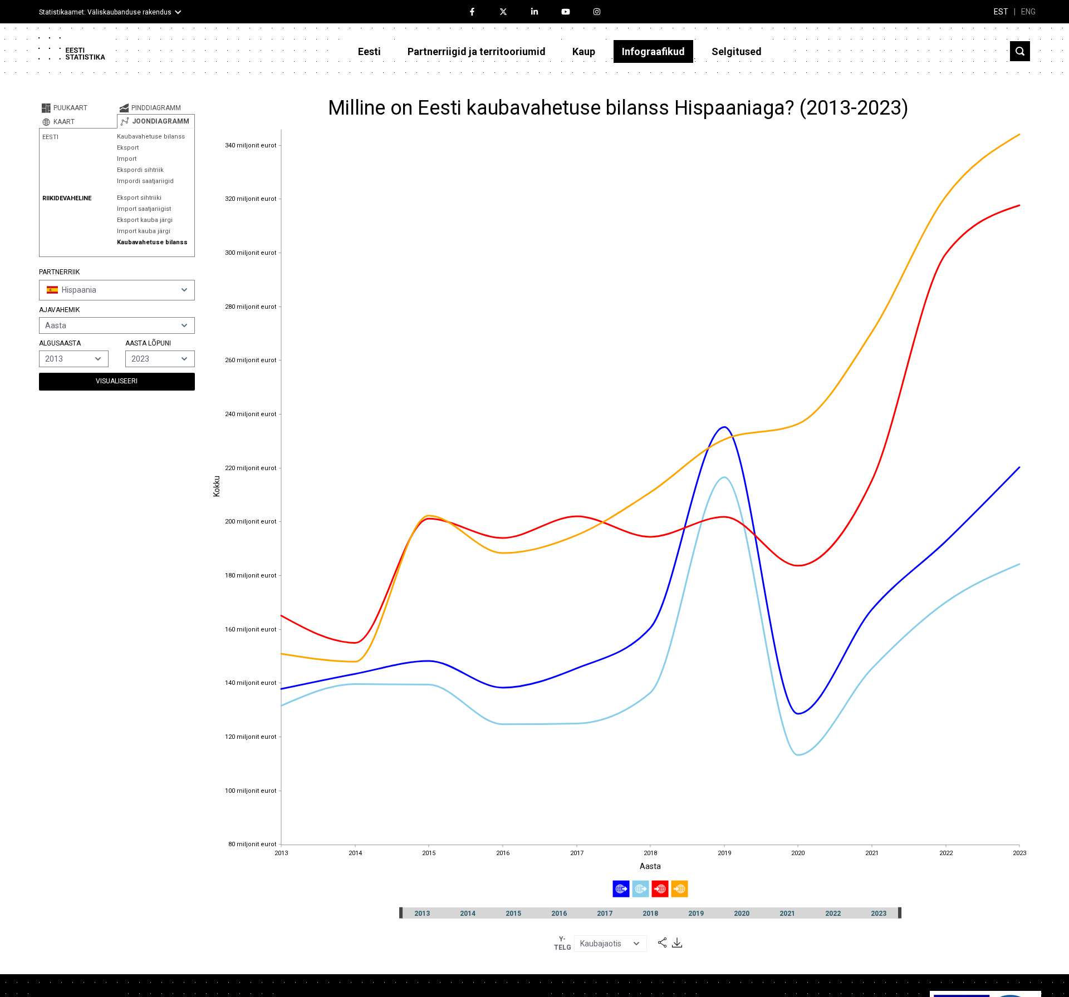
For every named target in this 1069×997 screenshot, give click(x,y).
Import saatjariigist (144, 209)
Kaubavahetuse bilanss (151, 136)
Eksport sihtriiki (139, 197)
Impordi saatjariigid (145, 181)
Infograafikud (653, 51)
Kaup (583, 51)
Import (126, 158)
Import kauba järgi (143, 231)
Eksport (128, 147)
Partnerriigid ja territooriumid (477, 51)
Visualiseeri (117, 381)
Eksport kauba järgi (145, 220)
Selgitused (737, 51)
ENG (1028, 11)
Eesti (369, 51)
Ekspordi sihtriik (140, 170)
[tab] (78, 108)
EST (1001, 11)
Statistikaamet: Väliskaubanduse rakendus (105, 12)
